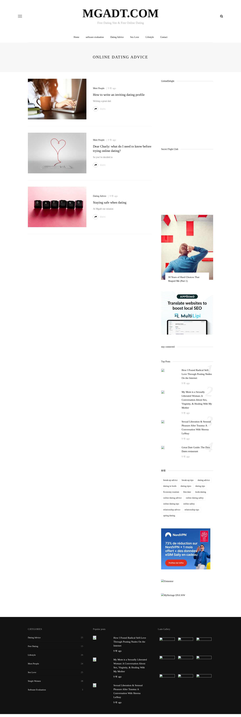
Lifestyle (150, 37)
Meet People (98, 88)
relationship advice (171, 509)
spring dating (169, 515)
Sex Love (134, 37)
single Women (34, 681)
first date (187, 492)
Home (76, 37)
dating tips (200, 486)
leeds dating (200, 492)
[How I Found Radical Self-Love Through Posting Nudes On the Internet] (162, 370)
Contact (163, 37)
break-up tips (187, 480)
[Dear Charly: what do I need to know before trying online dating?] (57, 153)
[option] (187, 250)
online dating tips (171, 503)
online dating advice (172, 498)
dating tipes (186, 486)
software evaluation (95, 37)
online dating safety (195, 498)
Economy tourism (171, 492)
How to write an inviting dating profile (119, 94)
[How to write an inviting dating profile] (57, 99)
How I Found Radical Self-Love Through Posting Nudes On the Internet (197, 374)
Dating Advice (117, 37)
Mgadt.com (120, 13)
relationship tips (192, 509)
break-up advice (170, 480)
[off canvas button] (20, 16)
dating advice (204, 480)
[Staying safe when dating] (57, 206)
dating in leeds (169, 486)
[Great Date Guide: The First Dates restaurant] (162, 447)
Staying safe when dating (109, 202)
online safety (189, 503)
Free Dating (33, 646)
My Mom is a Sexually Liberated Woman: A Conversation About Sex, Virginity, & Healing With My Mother (197, 400)
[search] (222, 16)
